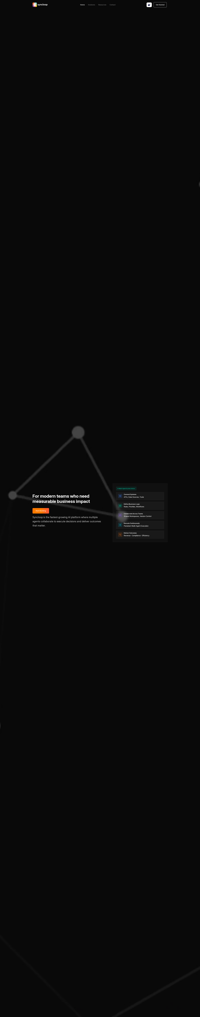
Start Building (41, 511)
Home (82, 5)
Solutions (91, 5)
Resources (102, 5)
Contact (113, 5)
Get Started (160, 5)
